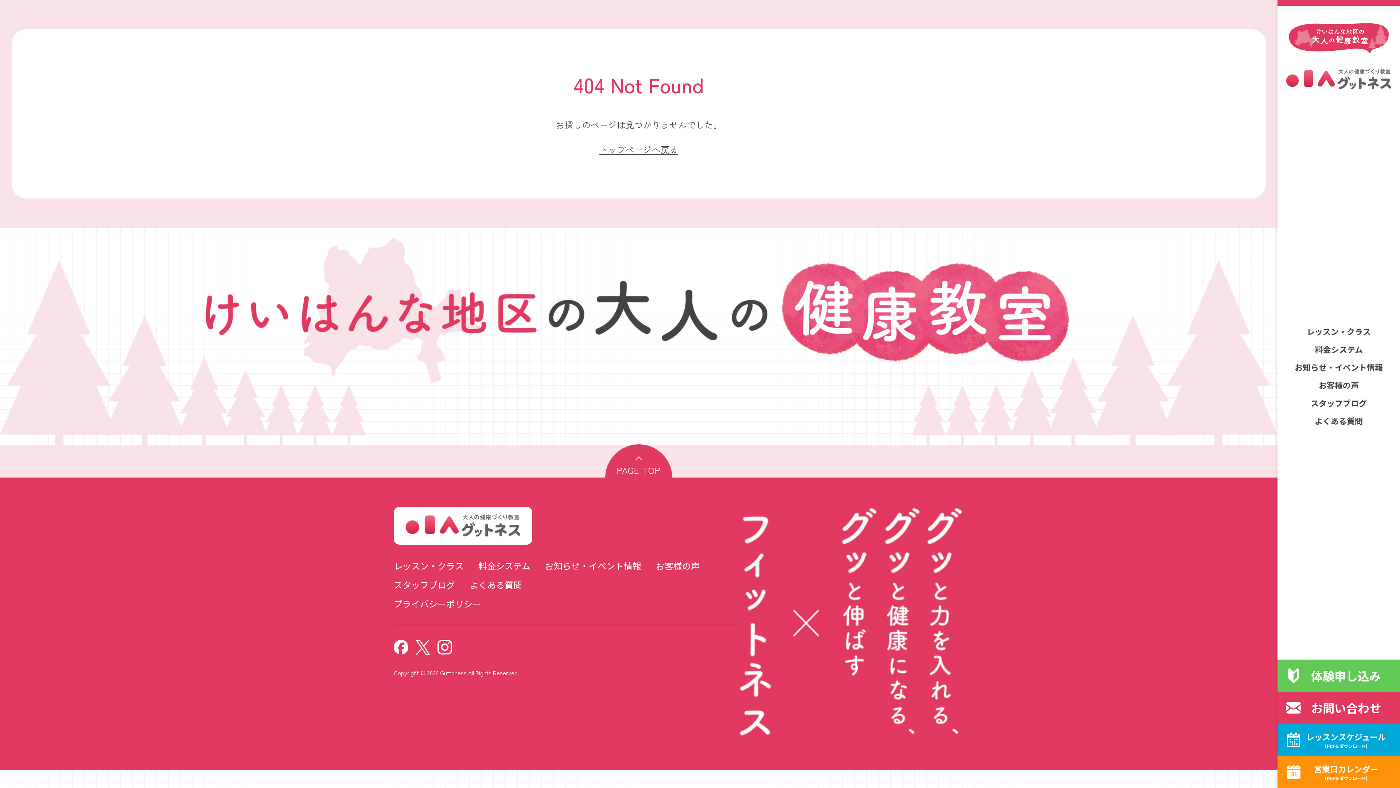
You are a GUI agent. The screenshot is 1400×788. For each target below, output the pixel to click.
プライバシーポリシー (437, 603)
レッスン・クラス (1339, 331)
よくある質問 (1339, 420)
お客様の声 (1339, 385)
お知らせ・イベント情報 (1339, 367)
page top (639, 470)
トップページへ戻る (638, 149)
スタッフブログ (1339, 403)
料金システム (1339, 349)
